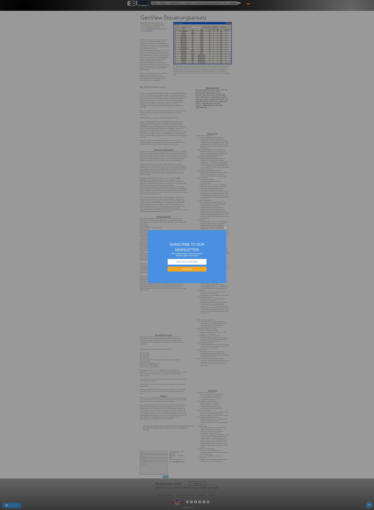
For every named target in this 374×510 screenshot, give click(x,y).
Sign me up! (187, 269)
